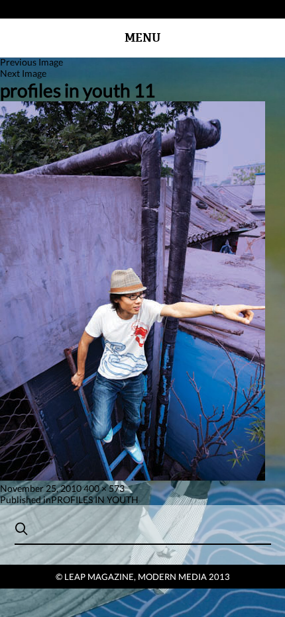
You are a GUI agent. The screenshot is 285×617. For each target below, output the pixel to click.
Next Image (23, 73)
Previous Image (31, 62)
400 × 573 (104, 488)
